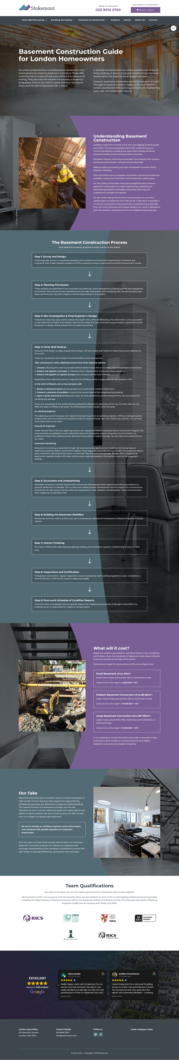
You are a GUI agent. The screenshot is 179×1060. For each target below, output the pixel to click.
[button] (158, 985)
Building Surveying (61, 20)
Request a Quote (146, 10)
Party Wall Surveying (33, 20)
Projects (115, 20)
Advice (127, 20)
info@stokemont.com (66, 1035)
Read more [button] (66, 996)
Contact (153, 20)
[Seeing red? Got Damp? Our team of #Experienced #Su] (155, 1038)
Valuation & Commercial (91, 20)
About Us (140, 20)
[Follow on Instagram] (95, 1034)
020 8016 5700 (108, 10)
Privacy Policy (76, 1053)
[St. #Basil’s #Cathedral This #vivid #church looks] (145, 1038)
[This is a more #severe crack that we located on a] (135, 1038)
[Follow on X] (101, 1034)
